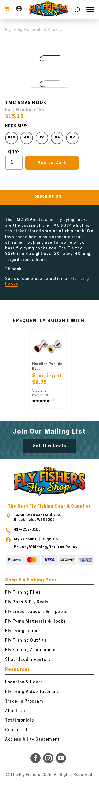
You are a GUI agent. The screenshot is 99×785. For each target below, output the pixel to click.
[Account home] (19, 9)
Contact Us (17, 730)
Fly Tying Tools (21, 631)
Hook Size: (16, 126)
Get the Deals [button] (49, 446)
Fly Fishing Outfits (26, 641)
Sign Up (50, 539)
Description (48, 196)
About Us (15, 711)
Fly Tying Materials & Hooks (32, 30)
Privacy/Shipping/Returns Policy (45, 547)
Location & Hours (24, 682)
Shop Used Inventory (28, 660)
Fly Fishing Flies (23, 593)
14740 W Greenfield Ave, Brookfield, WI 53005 (38, 518)
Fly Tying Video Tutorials (32, 692)
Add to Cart (52, 163)
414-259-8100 (27, 530)
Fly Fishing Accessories (31, 650)
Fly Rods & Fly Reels (27, 602)
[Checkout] (6, 9)
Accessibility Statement (32, 740)
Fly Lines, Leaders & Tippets (36, 612)
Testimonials (19, 720)
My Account (25, 539)
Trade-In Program (24, 701)
